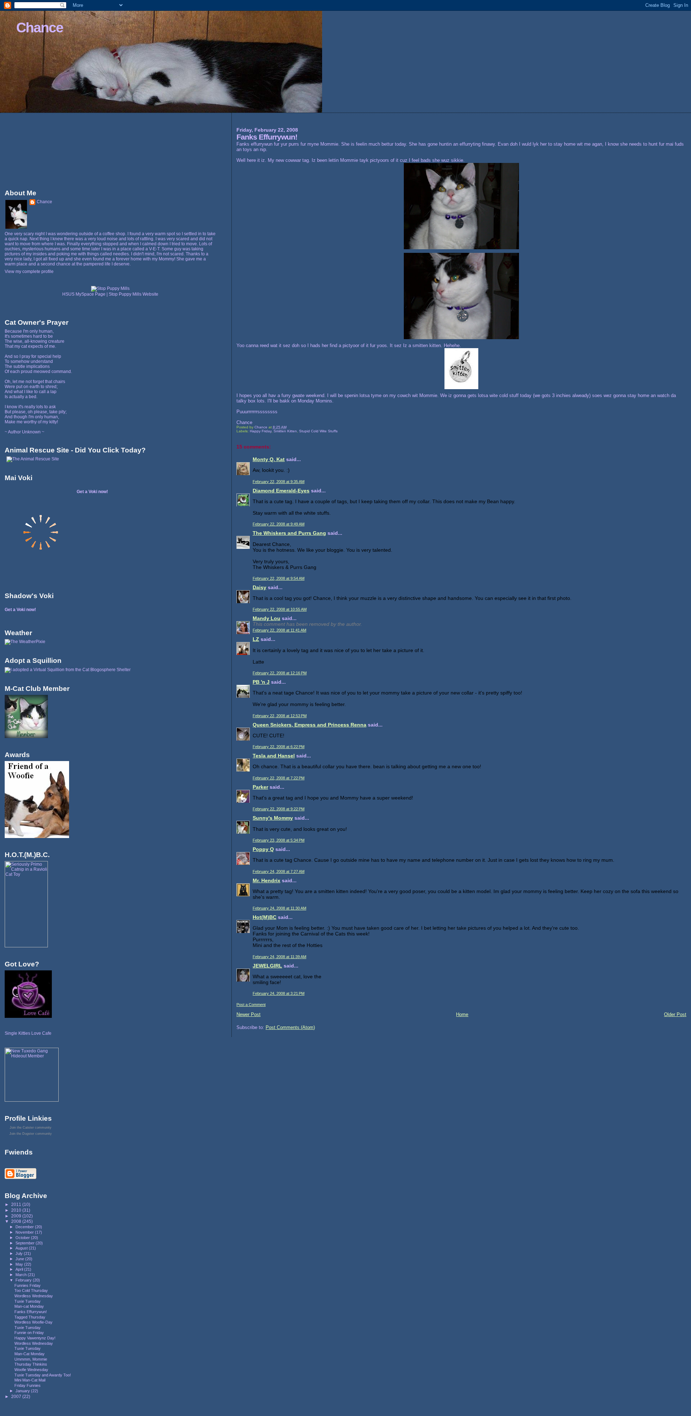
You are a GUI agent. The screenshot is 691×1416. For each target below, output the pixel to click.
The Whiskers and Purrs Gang (289, 533)
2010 (16, 1210)
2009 (16, 1216)
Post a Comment (251, 1004)
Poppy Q (263, 849)
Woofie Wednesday (31, 1369)
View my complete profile (29, 271)
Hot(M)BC (264, 917)
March (21, 1274)
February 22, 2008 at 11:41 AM (279, 630)
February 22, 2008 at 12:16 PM (280, 673)
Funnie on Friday (29, 1332)
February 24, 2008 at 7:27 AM (278, 871)
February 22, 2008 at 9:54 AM (278, 578)
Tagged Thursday (29, 1317)
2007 (16, 1396)
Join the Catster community (30, 1127)
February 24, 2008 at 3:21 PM (278, 993)
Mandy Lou (266, 618)
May (19, 1264)
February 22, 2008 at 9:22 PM (278, 809)
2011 (16, 1204)
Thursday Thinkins (30, 1364)
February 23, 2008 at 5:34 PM (278, 840)
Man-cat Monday (29, 1306)
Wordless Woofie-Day (33, 1322)
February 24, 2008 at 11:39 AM (279, 957)
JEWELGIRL (267, 966)
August (22, 1248)
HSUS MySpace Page (83, 294)
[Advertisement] (37, 149)
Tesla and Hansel (274, 756)
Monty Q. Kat (269, 459)
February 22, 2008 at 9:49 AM (278, 524)
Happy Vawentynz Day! (34, 1338)
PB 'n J (261, 682)
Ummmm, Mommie (30, 1359)
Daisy (259, 587)
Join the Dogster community (30, 1133)
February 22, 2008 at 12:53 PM (280, 716)
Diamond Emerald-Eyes (281, 490)
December (25, 1227)
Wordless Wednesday (33, 1296)
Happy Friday (260, 431)
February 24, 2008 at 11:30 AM (279, 908)
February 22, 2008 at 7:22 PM (278, 778)
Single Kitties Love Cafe (28, 1033)
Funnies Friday (27, 1285)
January (23, 1391)
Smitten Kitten (285, 431)
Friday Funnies (27, 1385)
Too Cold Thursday (31, 1290)
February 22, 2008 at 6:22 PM (278, 747)
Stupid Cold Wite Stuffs (318, 431)
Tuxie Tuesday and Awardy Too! (42, 1375)
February (24, 1280)
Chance (39, 27)
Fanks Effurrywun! (30, 1312)
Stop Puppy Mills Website (133, 294)
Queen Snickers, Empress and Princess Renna (309, 725)
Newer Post (248, 1014)
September (25, 1243)
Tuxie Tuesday (27, 1301)
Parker (260, 787)
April (19, 1269)
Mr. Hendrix (266, 880)
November (25, 1232)
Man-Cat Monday (29, 1354)
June (20, 1259)
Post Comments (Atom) (290, 1027)
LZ (256, 639)
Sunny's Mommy (273, 818)
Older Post (675, 1014)
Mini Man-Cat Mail (29, 1380)
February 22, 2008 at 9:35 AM (278, 481)
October (23, 1237)
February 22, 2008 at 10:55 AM (280, 609)
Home (462, 1014)
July (19, 1253)
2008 (16, 1221)
